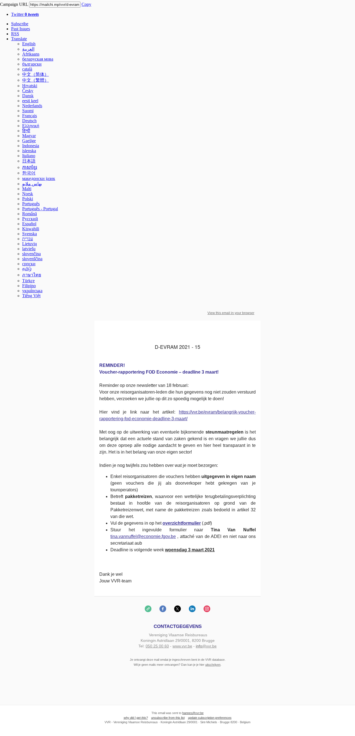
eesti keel (30, 100)
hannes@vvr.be (193, 713)
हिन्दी (26, 130)
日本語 (29, 161)
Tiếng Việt (31, 295)
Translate (19, 38)
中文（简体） (35, 74)
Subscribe (19, 23)
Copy (86, 4)
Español (29, 223)
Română (29, 213)
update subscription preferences (210, 717)
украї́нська (32, 290)
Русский (30, 218)
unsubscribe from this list (168, 717)
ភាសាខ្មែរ (29, 167)
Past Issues (20, 28)
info (199, 646)
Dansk (28, 95)
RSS (15, 33)
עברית (27, 238)
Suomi (28, 110)
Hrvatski (29, 85)
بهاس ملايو (32, 183)
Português (31, 203)
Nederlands (32, 105)
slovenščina (32, 258)
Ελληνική (30, 125)
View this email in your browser (230, 313)
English (29, 43)
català (27, 69)
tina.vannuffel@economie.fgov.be (143, 536)
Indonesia (30, 145)
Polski (27, 198)
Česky (27, 90)
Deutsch (29, 120)
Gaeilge (29, 140)
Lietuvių (29, 243)
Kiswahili (30, 228)
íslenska (29, 150)
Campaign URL (14, 4)
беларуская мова (37, 59)
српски (29, 263)
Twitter (25, 14)
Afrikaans (30, 54)
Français (29, 115)
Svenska (29, 233)
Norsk (27, 193)
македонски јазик (38, 178)
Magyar (29, 135)
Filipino (29, 285)
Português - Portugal (40, 208)
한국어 (29, 173)
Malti (26, 188)
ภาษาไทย (31, 274)
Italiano (28, 155)
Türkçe (28, 280)
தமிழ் (27, 268)
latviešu (29, 248)
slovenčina (31, 253)
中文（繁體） (35, 80)
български (32, 64)
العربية (28, 49)
